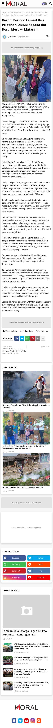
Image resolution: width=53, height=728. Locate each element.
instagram (16, 577)
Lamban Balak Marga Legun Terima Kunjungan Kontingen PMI (25, 632)
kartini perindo (26, 331)
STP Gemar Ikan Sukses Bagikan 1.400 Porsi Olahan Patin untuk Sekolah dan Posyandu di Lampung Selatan (32, 646)
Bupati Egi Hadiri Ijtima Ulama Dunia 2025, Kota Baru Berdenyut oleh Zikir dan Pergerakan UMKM (31, 684)
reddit (40, 564)
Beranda (5, 12)
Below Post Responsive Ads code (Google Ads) (26, 322)
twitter (40, 558)
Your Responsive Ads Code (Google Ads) (26, 527)
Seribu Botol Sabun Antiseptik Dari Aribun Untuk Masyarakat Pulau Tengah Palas (24, 447)
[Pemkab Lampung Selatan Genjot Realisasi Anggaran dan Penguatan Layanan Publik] (8, 660)
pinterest (16, 571)
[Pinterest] (32, 338)
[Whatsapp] (27, 338)
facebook (16, 558)
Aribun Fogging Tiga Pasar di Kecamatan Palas (23, 487)
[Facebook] (16, 338)
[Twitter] (22, 338)
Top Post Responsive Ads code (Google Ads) (26, 47)
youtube (40, 577)
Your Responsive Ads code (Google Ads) (26, 503)
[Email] (38, 338)
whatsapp (16, 564)
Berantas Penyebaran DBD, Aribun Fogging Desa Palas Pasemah (26, 406)
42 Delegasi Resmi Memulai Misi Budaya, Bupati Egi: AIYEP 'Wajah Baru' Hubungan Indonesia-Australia (30, 671)
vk (41, 571)
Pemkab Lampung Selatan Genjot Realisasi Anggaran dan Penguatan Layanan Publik (31, 658)
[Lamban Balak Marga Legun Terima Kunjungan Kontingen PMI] (26, 611)
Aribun (14, 331)
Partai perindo (17, 12)
